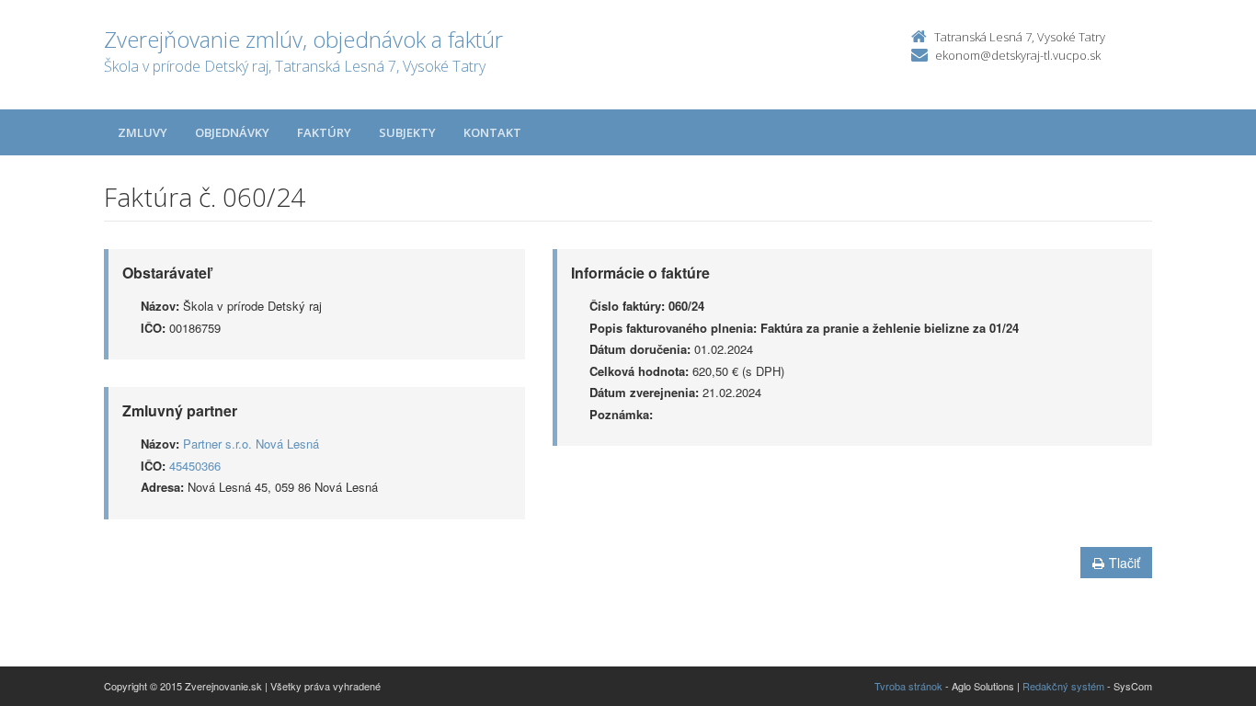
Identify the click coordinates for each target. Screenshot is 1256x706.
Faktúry (324, 132)
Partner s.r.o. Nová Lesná (251, 443)
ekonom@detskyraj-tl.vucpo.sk (1018, 55)
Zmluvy (142, 132)
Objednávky (232, 132)
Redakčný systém (1063, 685)
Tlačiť (1124, 562)
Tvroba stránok (908, 685)
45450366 (195, 465)
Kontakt (492, 132)
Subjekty (407, 132)
